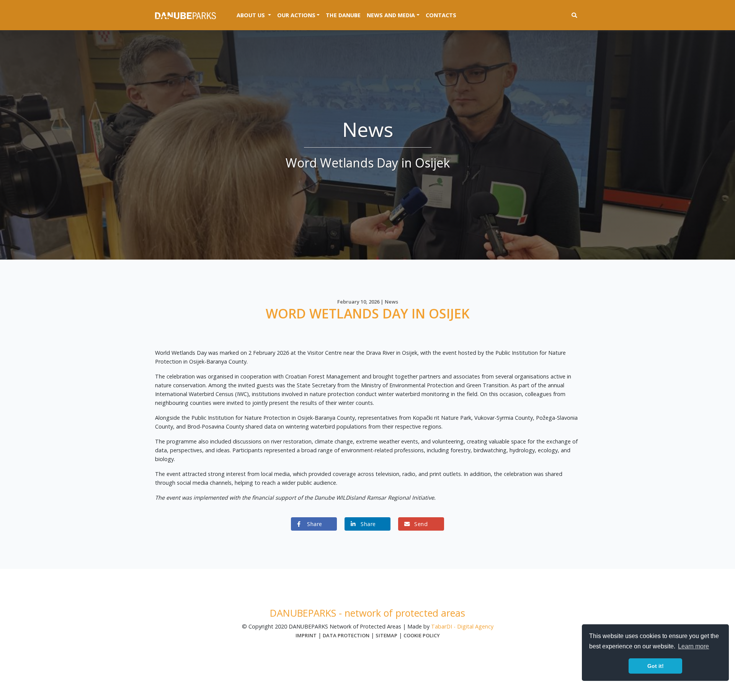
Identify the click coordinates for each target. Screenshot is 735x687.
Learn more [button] (693, 646)
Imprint (306, 635)
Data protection (346, 635)
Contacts (441, 15)
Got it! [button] (655, 666)
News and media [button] (391, 15)
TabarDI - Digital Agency (462, 626)
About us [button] (255, 15)
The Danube (343, 15)
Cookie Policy (421, 635)
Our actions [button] (296, 15)
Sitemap (386, 635)
